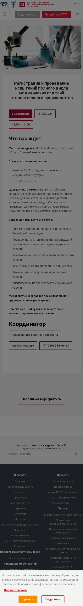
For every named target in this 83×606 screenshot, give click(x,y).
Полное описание (15, 590)
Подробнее (52, 599)
